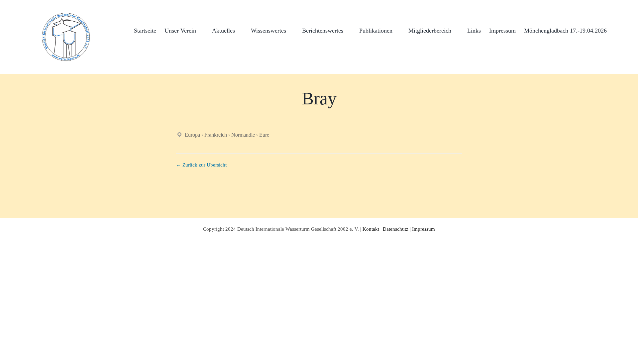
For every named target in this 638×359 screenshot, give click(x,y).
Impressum (423, 229)
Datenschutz (395, 229)
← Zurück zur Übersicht (201, 165)
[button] (617, 30)
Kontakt (371, 229)
